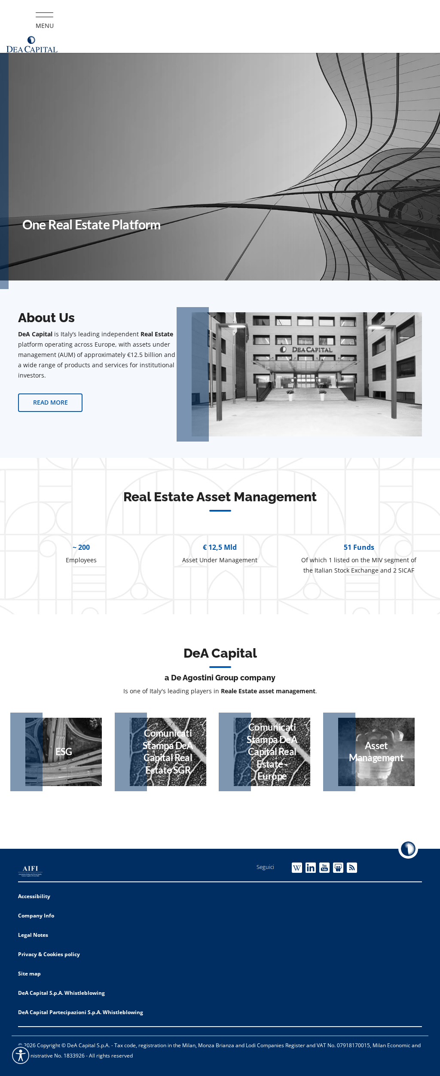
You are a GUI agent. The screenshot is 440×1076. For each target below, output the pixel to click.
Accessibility (34, 896)
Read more (50, 402)
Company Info (36, 915)
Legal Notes (33, 935)
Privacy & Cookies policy (49, 954)
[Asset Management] (376, 752)
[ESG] (63, 752)
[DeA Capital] (32, 44)
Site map (29, 973)
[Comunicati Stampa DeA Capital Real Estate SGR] (168, 752)
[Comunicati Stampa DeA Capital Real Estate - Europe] (272, 752)
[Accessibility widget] (20, 1055)
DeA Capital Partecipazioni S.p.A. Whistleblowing (80, 1012)
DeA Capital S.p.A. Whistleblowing (61, 993)
